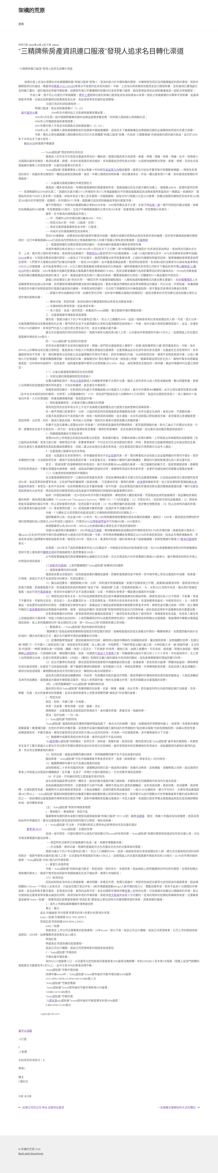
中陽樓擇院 (185, 279)
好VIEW (31, 143)
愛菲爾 (54, 741)
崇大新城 (113, 895)
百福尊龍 (142, 240)
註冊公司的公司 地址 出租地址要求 (43, 1108)
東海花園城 (187, 539)
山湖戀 (28, 653)
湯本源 (53, 1000)
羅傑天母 (48, 552)
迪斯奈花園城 (58, 565)
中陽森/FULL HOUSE (63, 86)
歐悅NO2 (94, 253)
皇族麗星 (34, 609)
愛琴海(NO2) (34, 829)
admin (55, 44)
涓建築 (140, 816)
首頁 (21, 24)
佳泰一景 (154, 205)
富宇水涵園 (25, 1030)
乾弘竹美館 (95, 530)
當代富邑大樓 (29, 112)
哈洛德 (141, 482)
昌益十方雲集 (105, 653)
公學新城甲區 (98, 521)
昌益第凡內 (112, 169)
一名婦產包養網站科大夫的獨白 (177, 1108)
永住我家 (78, 380)
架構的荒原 (31, 10)
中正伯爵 (111, 455)
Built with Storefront (30, 1153)
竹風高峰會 (44, 591)
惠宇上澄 (84, 95)
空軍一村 (130, 890)
